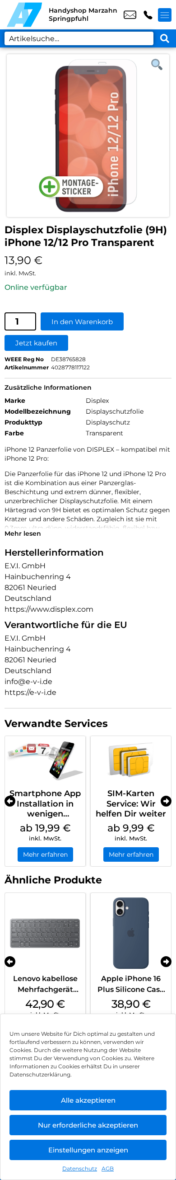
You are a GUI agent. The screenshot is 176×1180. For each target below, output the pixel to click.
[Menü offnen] (164, 15)
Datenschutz (79, 1168)
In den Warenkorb (82, 321)
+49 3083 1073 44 (148, 14)
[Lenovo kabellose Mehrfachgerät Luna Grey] (45, 933)
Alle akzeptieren (88, 1100)
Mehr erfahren (45, 854)
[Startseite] (24, 14)
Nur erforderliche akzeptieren (88, 1125)
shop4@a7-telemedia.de (130, 14)
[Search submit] (164, 38)
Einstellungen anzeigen (88, 1150)
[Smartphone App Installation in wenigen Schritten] (45, 760)
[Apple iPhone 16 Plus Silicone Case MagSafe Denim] (131, 933)
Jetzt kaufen (36, 343)
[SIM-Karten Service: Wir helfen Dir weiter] (131, 760)
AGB (108, 1168)
